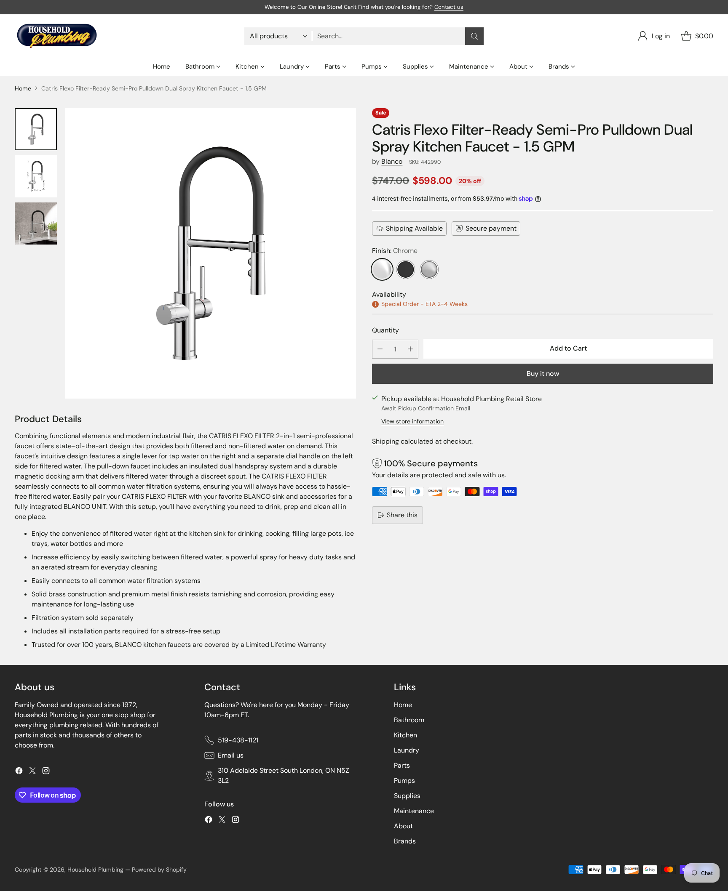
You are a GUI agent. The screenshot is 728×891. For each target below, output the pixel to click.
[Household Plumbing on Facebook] (19, 772)
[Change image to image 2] (36, 176)
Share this (402, 515)
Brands (405, 841)
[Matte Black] (406, 269)
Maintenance (414, 810)
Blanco (391, 161)
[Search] (474, 36)
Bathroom (409, 719)
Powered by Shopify (159, 869)
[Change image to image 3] (36, 223)
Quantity (385, 330)
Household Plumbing (95, 869)
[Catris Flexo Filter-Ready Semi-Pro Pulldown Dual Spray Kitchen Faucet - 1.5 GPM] (210, 253)
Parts (402, 765)
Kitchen (405, 735)
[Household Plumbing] (57, 36)
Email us (231, 755)
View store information (412, 421)
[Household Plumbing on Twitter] (32, 772)
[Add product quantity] (410, 349)
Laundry (406, 750)
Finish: (395, 250)
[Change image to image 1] (36, 129)
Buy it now (543, 373)
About (403, 826)
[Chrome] (382, 269)
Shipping (385, 441)
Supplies (407, 795)
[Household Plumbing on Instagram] (46, 772)
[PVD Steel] (429, 269)
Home (23, 88)
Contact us (448, 7)
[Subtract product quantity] (380, 349)
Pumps (404, 780)
